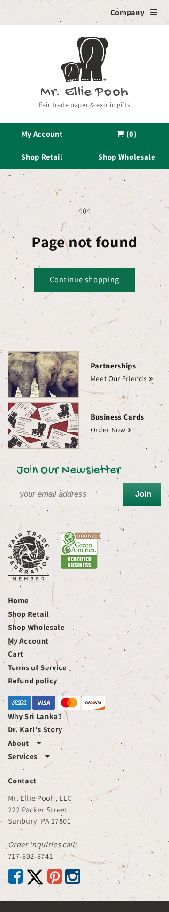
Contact (22, 780)
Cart (16, 654)
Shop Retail (41, 157)
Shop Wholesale (126, 157)
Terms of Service (37, 667)
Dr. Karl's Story (35, 729)
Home (18, 600)
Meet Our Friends (119, 378)
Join (143, 494)
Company (134, 12)
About (25, 743)
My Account (42, 134)
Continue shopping (84, 279)
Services (29, 756)
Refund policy (33, 680)
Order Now (108, 429)
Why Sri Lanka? (35, 716)
